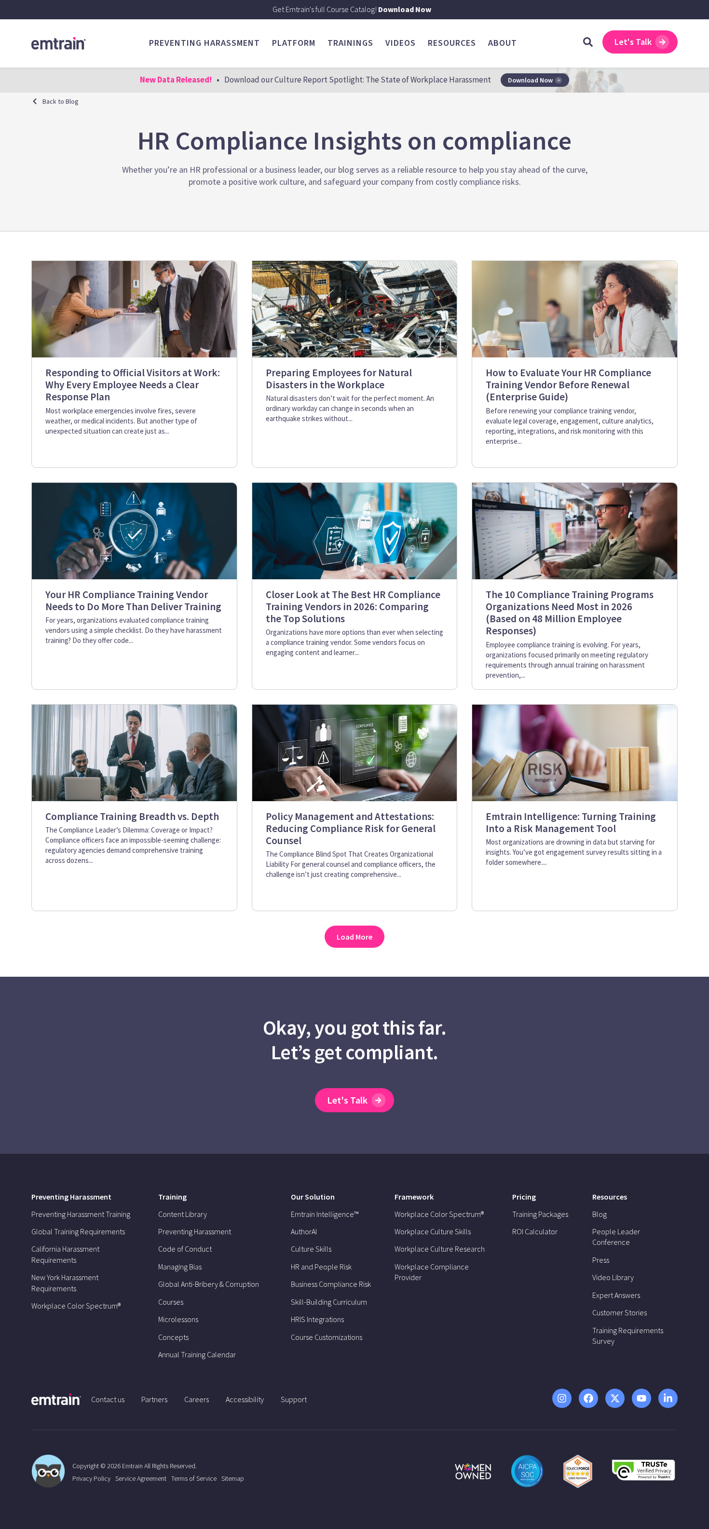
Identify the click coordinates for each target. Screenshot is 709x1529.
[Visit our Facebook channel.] (588, 1398)
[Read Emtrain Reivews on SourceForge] (577, 1471)
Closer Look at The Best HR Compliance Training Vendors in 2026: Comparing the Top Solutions (353, 606)
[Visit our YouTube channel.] (641, 1398)
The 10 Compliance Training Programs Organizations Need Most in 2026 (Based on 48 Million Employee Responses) (570, 613)
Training (172, 1196)
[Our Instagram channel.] (562, 1398)
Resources (609, 1196)
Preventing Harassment (71, 1196)
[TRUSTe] (643, 1477)
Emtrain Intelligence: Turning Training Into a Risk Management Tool (571, 822)
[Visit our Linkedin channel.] (668, 1398)
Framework (414, 1196)
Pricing (524, 1196)
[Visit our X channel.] (615, 1398)
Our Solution (313, 1196)
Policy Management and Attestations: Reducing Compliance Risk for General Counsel (351, 828)
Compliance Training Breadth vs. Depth (132, 816)
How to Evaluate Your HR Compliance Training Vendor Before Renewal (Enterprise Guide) (568, 384)
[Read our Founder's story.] (473, 1471)
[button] (354, 937)
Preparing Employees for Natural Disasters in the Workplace (339, 378)
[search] (588, 42)
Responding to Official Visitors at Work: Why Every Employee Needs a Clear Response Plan (132, 384)
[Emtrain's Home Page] (58, 42)
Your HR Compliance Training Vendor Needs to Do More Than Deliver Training (133, 600)
